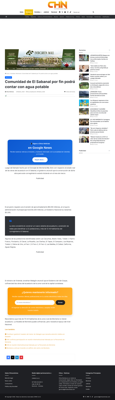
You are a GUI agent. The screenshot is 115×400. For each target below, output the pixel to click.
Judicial (46, 12)
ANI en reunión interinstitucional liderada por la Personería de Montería (30, 345)
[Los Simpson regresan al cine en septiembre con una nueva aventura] (84, 103)
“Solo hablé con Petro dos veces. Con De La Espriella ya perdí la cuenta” (99, 67)
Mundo (56, 16)
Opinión (62, 16)
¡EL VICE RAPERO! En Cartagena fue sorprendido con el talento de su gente (100, 121)
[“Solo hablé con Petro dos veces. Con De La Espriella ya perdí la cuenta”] (84, 68)
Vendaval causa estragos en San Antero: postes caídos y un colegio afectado (100, 76)
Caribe (27, 16)
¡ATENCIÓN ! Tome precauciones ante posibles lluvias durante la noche (98, 93)
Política (78, 16)
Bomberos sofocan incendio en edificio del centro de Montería (27, 348)
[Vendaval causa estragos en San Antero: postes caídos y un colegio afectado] (84, 77)
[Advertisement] (57, 34)
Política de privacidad (11, 386)
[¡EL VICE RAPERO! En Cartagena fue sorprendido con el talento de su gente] (84, 122)
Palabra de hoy (70, 16)
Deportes (33, 16)
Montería (29, 12)
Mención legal (9, 378)
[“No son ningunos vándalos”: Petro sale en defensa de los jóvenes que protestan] (84, 130)
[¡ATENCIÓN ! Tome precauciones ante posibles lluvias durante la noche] (84, 94)
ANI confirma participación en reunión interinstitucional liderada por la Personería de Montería (35, 341)
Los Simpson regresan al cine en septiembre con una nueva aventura (99, 102)
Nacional (54, 12)
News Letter (8, 381)
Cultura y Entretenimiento (45, 16)
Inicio (21, 12)
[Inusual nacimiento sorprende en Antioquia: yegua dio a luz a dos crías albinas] (84, 85)
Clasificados (106, 16)
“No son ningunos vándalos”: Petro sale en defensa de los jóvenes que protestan (99, 130)
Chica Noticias (10, 91)
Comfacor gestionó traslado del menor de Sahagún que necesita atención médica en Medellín (35, 335)
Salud (83, 16)
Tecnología (90, 16)
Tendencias (97, 16)
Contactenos (8, 383)
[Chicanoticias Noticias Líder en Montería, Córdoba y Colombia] (57, 4)
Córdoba (37, 12)
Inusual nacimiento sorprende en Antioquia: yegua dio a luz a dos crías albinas (99, 85)
